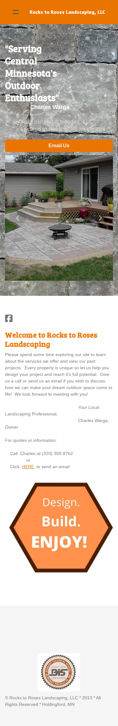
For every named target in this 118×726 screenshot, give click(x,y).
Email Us (59, 145)
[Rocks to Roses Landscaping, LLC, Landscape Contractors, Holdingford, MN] (31, 637)
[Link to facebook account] (9, 318)
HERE (28, 466)
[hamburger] (16, 12)
